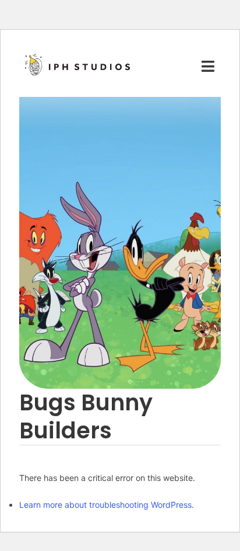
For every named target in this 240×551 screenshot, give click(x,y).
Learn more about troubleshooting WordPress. (106, 505)
